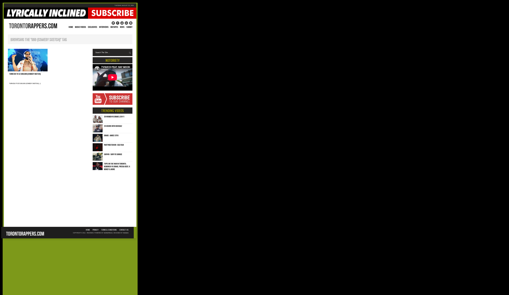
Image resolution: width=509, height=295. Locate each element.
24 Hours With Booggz (113, 125)
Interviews (103, 27)
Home (71, 27)
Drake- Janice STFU (111, 135)
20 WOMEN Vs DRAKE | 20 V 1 (114, 116)
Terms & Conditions (109, 230)
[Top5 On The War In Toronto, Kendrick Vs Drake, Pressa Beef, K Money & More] (98, 166)
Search (130, 53)
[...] (39, 83)
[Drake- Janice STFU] (98, 138)
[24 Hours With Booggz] (98, 128)
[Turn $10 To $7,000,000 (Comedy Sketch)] (28, 60)
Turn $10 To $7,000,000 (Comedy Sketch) (25, 73)
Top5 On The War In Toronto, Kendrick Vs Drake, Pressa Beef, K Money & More (117, 166)
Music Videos (80, 27)
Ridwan (125, 233)
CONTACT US (123, 230)
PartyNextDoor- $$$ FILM (114, 144)
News (122, 27)
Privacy (95, 230)
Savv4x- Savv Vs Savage (113, 154)
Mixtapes (114, 27)
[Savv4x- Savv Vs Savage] (98, 157)
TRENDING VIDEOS (112, 110)
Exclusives (92, 27)
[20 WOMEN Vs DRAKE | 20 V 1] (98, 119)
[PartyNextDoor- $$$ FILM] (98, 147)
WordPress (108, 233)
